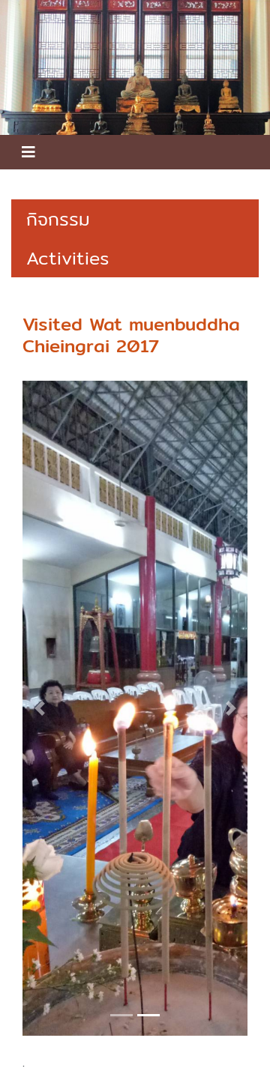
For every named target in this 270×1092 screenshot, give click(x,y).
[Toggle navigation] (28, 152)
